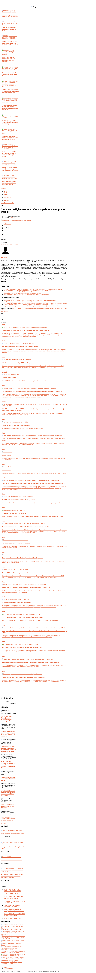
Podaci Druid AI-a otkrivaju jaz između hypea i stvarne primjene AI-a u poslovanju (26, 587)
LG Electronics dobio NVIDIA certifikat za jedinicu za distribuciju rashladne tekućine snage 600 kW (13, 876)
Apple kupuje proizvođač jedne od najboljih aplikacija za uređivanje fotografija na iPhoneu (28, 290)
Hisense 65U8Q (6, 470)
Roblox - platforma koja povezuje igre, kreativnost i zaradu (8, 779)
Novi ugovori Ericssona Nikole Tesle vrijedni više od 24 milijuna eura (22, 558)
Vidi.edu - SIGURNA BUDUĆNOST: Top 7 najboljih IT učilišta (13, 897)
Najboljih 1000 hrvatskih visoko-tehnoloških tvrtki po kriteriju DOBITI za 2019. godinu (8, 793)
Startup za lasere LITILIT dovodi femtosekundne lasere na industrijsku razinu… (9, 154)
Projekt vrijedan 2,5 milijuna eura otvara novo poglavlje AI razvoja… (10, 74)
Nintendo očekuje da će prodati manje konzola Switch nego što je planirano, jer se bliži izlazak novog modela (33, 289)
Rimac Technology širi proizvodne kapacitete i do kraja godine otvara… (10, 138)
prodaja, (12, 244)
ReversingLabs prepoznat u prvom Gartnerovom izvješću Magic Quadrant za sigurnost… (10, 107)
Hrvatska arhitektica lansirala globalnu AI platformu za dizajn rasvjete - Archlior (25, 527)
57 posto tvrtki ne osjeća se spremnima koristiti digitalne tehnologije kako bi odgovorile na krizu (8, 749)
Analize (6, 194)
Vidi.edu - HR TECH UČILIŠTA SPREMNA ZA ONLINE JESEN (12, 890)
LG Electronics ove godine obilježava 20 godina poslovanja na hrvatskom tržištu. (23, 428)
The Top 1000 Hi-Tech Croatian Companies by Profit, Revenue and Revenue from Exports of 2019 (8, 765)
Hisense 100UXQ (7, 455)
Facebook (6, 203)
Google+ (11, 203)
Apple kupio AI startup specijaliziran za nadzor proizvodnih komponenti (22, 293)
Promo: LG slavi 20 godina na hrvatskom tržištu (16, 425)
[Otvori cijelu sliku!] (16, 220)
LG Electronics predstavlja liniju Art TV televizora (16, 602)
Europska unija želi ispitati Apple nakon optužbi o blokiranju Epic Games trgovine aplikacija (28, 294)
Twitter (2, 203)
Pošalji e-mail (7, 224)
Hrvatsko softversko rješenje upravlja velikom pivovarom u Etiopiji (8, 818)
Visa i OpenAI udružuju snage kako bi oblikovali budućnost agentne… (9, 183)
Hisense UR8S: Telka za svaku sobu (11, 860)
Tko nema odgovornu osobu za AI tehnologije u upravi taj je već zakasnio (23, 677)
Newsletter (6, 966)
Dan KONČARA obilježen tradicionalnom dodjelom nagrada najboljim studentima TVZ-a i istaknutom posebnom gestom (35, 303)
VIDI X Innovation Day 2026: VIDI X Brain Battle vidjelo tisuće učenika (22, 617)
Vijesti (5, 193)
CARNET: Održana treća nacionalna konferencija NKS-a (18, 499)
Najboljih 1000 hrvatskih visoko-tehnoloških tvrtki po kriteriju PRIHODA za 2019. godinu (8, 734)
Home (5, 191)
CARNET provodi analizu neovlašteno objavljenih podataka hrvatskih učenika (10, 43)
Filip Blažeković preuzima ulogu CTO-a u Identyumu (17, 363)
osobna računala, (5, 244)
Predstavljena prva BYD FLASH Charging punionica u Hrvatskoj (10, 122)
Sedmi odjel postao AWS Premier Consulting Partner (10, 15)
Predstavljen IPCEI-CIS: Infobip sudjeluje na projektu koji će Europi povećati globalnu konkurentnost (30, 300)
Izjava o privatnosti (9, 968)
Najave (5, 199)
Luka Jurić (12, 217)
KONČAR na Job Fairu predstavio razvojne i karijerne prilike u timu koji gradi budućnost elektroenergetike (33, 483)
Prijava (5, 967)
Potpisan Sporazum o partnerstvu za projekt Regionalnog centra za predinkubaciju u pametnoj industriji (31, 306)
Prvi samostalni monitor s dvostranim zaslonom (16, 543)
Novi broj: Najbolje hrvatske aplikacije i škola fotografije (18, 301)
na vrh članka (4, 311)
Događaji (6, 200)
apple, (16, 244)
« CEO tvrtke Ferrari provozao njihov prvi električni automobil (28, 308)
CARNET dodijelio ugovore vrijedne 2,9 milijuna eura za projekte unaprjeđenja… (10, 91)
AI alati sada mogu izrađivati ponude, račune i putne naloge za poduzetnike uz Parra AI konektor (30, 662)
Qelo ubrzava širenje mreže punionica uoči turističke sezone (20, 346)
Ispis (5, 222)
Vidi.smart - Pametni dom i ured (12, 918)
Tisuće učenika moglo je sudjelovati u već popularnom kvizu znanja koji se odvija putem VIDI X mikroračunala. (31, 620)
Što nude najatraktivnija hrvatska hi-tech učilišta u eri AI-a (9, 29)
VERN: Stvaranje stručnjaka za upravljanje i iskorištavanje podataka (14, 910)
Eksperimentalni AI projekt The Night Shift (14, 513)
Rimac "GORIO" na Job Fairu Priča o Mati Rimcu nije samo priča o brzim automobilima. (25, 380)
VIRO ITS (24, 971)
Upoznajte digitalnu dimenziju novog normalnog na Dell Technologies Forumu (7, 719)
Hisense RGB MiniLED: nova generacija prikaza (16, 573)
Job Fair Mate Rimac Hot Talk (10, 377)
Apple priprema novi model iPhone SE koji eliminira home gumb (21, 291)
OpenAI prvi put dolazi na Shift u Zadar (12, 833)
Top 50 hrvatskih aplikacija (11, 894)
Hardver (6, 196)
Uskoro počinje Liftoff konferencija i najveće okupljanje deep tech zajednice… (8, 59)
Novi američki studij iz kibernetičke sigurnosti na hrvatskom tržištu (22, 647)
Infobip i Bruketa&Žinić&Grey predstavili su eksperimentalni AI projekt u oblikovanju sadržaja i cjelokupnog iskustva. (32, 516)
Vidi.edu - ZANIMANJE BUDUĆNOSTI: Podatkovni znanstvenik (14, 914)
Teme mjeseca (7, 197)
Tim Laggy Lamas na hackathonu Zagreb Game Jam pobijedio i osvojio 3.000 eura (26, 330)
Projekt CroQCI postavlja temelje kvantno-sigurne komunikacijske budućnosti (10, 169)
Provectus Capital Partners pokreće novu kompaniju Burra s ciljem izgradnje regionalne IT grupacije (32, 391)
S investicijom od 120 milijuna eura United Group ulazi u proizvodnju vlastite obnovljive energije (29, 304)
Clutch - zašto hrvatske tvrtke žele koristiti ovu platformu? (7, 806)
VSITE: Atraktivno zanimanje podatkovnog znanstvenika (12, 906)
